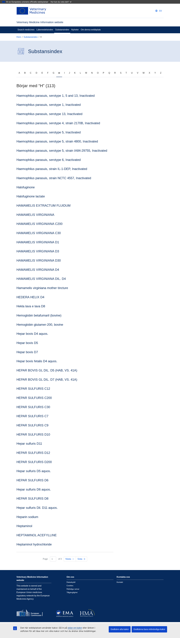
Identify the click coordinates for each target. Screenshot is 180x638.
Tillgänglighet (72, 592)
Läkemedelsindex (45, 30)
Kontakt (120, 582)
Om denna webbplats (91, 30)
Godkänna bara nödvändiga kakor (149, 629)
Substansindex (62, 30)
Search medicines (26, 30)
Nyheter (75, 30)
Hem (18, 37)
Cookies (70, 586)
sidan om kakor (75, 628)
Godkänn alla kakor (120, 629)
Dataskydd (71, 582)
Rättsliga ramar (73, 589)
